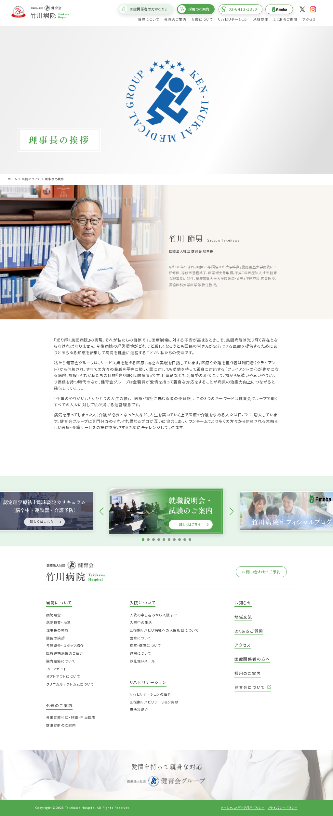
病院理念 (53, 614)
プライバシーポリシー (283, 807)
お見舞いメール (142, 661)
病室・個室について (145, 645)
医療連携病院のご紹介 (65, 653)
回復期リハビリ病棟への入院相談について (164, 630)
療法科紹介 (139, 709)
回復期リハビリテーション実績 (154, 702)
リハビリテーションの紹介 (150, 694)
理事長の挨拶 (57, 630)
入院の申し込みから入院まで (153, 614)
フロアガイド (56, 668)
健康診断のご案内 (61, 725)
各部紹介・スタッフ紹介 (65, 645)
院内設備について (60, 661)
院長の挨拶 (55, 637)
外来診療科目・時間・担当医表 (71, 717)
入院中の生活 (141, 622)
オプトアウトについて (63, 676)
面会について (140, 637)
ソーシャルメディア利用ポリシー (243, 807)
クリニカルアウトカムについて (70, 684)
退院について (140, 653)
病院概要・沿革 (58, 622)
